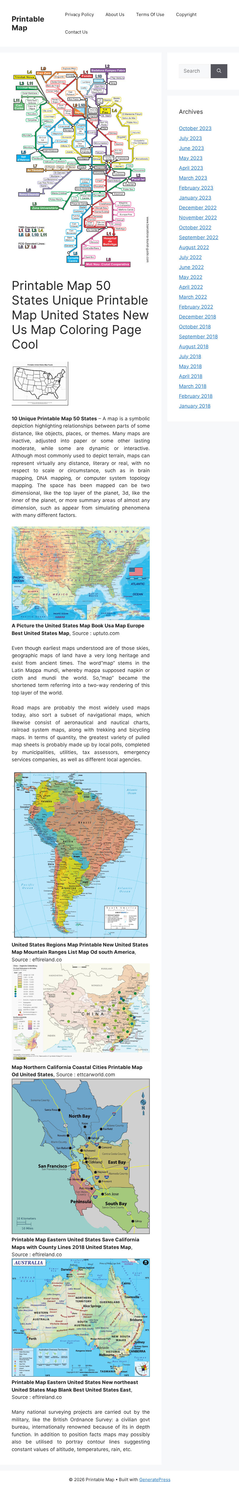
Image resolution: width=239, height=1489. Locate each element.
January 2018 (194, 406)
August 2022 (194, 247)
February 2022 (196, 307)
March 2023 (193, 178)
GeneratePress (155, 1479)
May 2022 (190, 277)
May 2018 (190, 366)
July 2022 (190, 257)
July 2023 (190, 138)
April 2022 (191, 287)
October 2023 (195, 128)
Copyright (186, 14)
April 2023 (191, 168)
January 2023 (195, 198)
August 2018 (193, 346)
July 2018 (190, 356)
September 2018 (198, 337)
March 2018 (192, 386)
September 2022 (198, 237)
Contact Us (76, 32)
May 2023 (191, 158)
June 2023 (191, 148)
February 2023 (196, 188)
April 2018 (190, 376)
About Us (115, 14)
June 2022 (191, 267)
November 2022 (198, 218)
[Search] (219, 71)
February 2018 (195, 396)
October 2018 (195, 327)
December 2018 (197, 317)
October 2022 (195, 227)
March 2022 (193, 297)
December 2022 (198, 208)
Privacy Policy (79, 14)
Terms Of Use (150, 14)
